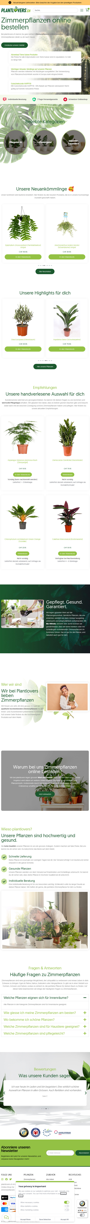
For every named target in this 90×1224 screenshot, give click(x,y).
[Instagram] (2, 1179)
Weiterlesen (67, 474)
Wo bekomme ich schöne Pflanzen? (29, 1020)
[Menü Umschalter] (81, 10)
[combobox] (55, 10)
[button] (38, 265)
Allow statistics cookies (29, 1206)
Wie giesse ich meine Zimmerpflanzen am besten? (40, 1013)
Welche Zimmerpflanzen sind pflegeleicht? (34, 1033)
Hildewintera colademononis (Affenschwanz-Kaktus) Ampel (23, 246)
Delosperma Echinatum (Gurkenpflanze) (67, 339)
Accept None (25, 1219)
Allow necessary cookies (30, 1202)
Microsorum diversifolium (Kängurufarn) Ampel (67, 246)
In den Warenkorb (23, 257)
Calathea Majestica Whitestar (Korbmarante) (23, 339)
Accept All (65, 1219)
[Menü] (86, 1201)
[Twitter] (10, 1179)
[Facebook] (6, 1179)
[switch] (66, 1202)
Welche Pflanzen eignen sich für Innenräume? (36, 998)
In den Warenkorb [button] (22, 474)
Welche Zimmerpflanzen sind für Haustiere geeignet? (41, 1026)
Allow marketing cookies (30, 1210)
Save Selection (45, 1219)
